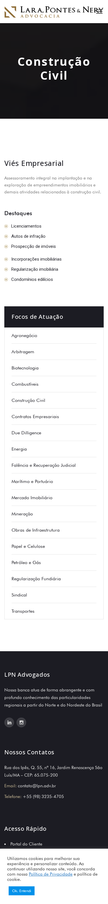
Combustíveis (25, 384)
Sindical (19, 595)
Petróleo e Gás (26, 562)
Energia (19, 449)
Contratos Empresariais (35, 416)
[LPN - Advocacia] (54, 11)
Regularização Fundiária (36, 578)
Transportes (23, 611)
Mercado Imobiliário (32, 497)
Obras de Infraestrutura (36, 530)
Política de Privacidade (51, 874)
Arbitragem (23, 351)
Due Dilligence (26, 432)
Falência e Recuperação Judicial (44, 465)
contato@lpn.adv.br (37, 785)
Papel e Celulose (28, 546)
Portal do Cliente (26, 844)
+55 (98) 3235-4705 (43, 796)
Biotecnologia (25, 368)
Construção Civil (28, 400)
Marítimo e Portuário (32, 481)
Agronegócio (24, 335)
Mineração (22, 514)
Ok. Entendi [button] (21, 890)
